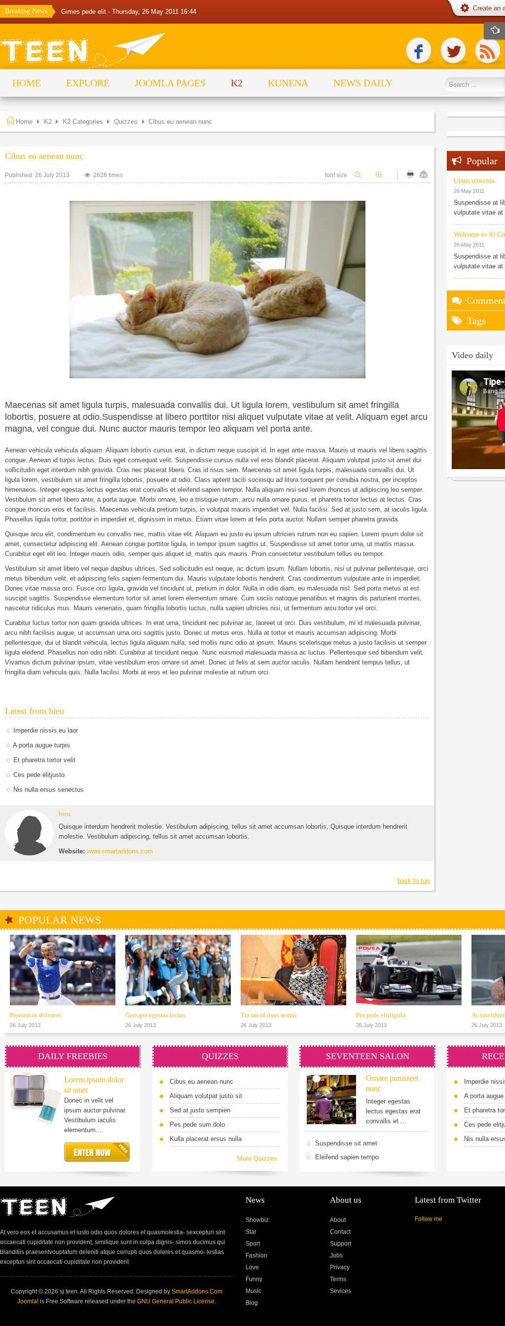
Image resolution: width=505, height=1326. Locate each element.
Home (24, 121)
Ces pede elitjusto (39, 774)
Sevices (340, 1291)
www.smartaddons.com (120, 851)
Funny (254, 1279)
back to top (413, 880)
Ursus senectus (474, 180)
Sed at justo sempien (200, 1110)
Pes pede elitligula (380, 1015)
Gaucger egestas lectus (155, 1015)
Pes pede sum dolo (197, 1124)
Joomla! (27, 1301)
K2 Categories (83, 121)
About (338, 1219)
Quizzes (126, 121)
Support (340, 1243)
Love (252, 1267)
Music (253, 1291)
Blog (252, 1302)
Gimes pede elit (84, 11)
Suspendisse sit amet (346, 1143)
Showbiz (257, 1219)
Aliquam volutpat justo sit (206, 1096)
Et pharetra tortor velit (44, 760)
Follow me (428, 1219)
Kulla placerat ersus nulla (206, 1138)
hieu (65, 813)
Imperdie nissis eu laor (45, 730)
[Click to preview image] (217, 289)
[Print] (410, 174)
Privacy (340, 1267)
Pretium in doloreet (35, 1015)
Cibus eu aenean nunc (201, 1081)
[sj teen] (83, 51)
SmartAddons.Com (197, 1291)
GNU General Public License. (176, 1301)
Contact (340, 1231)
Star (251, 1231)
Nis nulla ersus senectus (48, 789)
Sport (253, 1243)
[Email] (424, 174)
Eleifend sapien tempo (347, 1157)
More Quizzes (257, 1158)
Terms (338, 1279)
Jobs (336, 1255)
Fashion (256, 1255)
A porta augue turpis (41, 745)
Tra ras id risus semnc (269, 1015)
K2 (48, 121)
